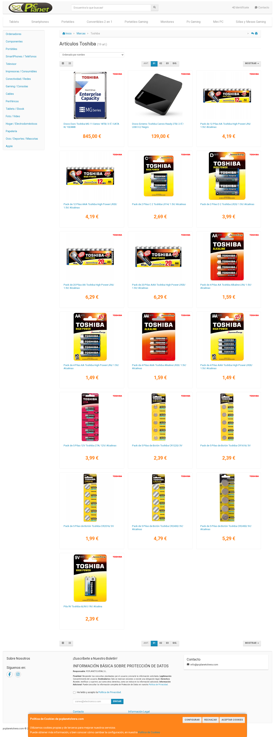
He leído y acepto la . (99, 692)
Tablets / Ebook (15, 108)
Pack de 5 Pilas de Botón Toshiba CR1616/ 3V (225, 445)
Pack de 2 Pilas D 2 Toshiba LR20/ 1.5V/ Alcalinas (227, 204)
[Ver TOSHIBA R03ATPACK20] (160, 256)
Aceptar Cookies (232, 719)
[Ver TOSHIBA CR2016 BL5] (91, 498)
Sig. (174, 63)
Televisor (11, 63)
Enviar (117, 701)
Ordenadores (13, 34)
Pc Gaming (194, 22)
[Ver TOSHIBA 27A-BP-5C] (91, 417)
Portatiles (67, 22)
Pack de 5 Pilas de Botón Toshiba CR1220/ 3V (157, 445)
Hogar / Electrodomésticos (21, 123)
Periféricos (12, 101)
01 (154, 63)
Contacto (263, 7)
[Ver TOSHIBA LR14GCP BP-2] (160, 176)
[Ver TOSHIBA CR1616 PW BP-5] (228, 417)
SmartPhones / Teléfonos (21, 56)
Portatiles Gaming (136, 22)
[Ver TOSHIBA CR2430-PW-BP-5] (160, 498)
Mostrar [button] (251, 63)
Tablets (14, 22)
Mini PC (218, 22)
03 (167, 63)
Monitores (167, 22)
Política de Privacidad (158, 685)
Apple (9, 146)
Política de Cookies (149, 732)
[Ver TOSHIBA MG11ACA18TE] (91, 95)
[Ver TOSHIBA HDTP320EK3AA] (160, 95)
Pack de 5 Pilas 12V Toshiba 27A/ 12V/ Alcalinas (90, 445)
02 (160, 63)
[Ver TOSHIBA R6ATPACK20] (91, 256)
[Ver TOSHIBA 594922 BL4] (160, 337)
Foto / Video (13, 116)
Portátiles (11, 48)
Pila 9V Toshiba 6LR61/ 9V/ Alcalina (83, 606)
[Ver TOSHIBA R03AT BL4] (228, 337)
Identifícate (242, 7)
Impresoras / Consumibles (21, 71)
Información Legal (139, 711)
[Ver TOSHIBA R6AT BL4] (91, 337)
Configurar (192, 719)
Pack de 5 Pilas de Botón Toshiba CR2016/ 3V (89, 526)
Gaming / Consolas (17, 86)
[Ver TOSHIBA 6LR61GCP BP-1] (91, 578)
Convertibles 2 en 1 (99, 22)
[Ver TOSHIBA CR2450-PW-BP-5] (228, 498)
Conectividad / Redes (18, 78)
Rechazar (210, 719)
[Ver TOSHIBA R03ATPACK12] (91, 176)
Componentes (14, 41)
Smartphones (40, 22)
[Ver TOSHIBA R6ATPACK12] (228, 95)
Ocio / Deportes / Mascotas (22, 138)
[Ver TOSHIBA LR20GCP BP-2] (228, 176)
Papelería (11, 131)
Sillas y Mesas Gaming (251, 22)
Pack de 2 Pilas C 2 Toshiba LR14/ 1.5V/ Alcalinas (159, 204)
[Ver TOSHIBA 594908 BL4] (228, 256)
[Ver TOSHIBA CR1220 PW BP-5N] (160, 417)
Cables (10, 93)
